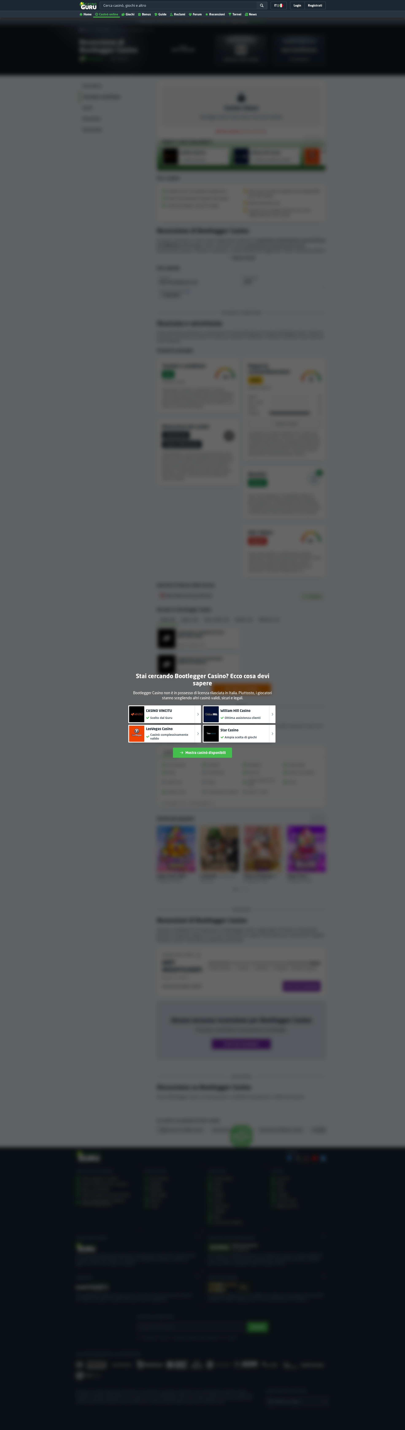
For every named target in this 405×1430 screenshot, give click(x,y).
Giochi (130, 14)
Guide (162, 14)
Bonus (146, 14)
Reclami (179, 14)
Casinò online (108, 14)
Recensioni (217, 14)
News (253, 14)
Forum (197, 14)
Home (88, 14)
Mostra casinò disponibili (205, 752)
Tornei (236, 14)
